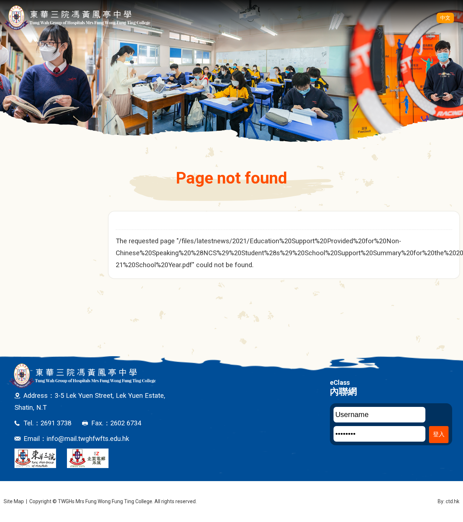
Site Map (14, 501)
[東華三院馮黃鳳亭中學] (77, 17)
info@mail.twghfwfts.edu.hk (88, 439)
